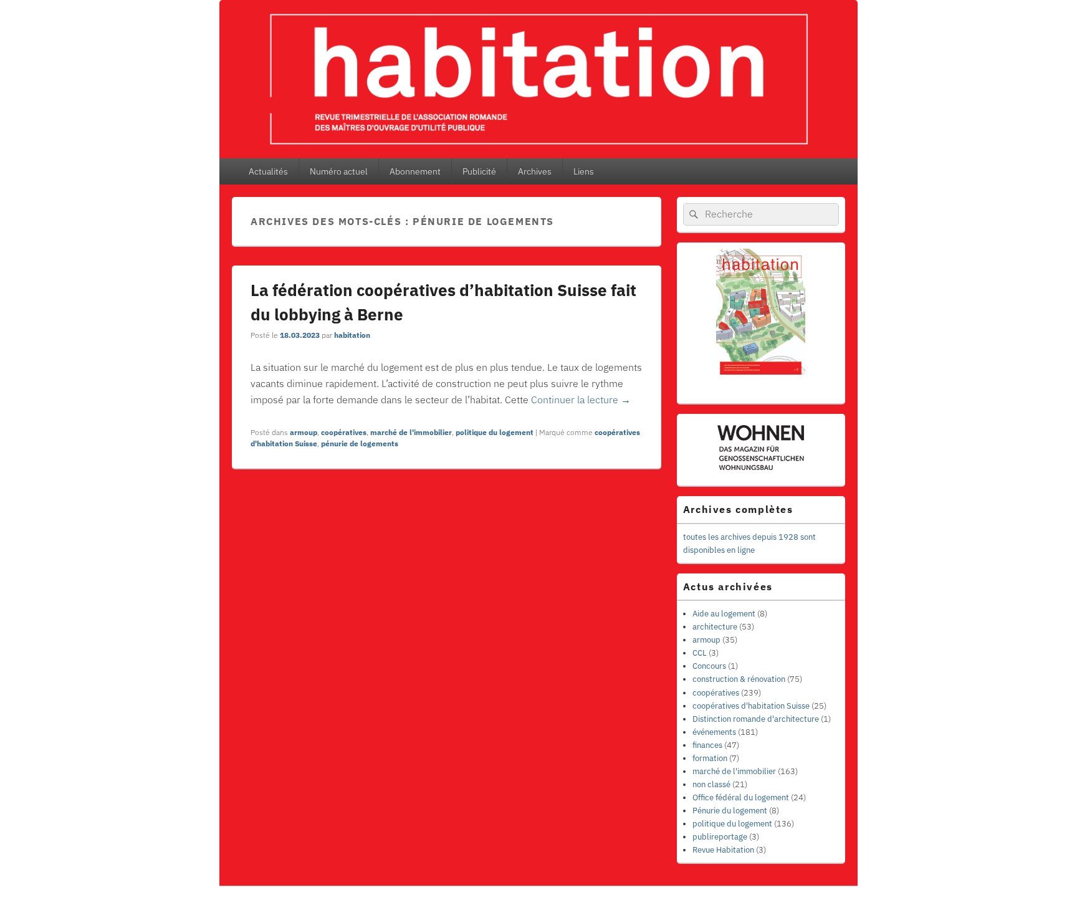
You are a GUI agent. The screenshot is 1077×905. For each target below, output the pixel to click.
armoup (303, 432)
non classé (711, 784)
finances (707, 745)
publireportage (719, 836)
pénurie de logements (359, 443)
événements (714, 732)
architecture (714, 626)
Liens (583, 171)
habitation (352, 335)
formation (709, 758)
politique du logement (495, 432)
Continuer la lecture (581, 399)
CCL (699, 653)
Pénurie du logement (729, 810)
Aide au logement (723, 613)
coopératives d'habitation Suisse (751, 706)
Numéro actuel (339, 171)
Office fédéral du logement (740, 797)
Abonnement (415, 171)
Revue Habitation (723, 850)
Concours (709, 666)
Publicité (479, 171)
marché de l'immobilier (411, 432)
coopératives (343, 432)
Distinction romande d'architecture (755, 719)
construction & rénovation (738, 679)
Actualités (268, 171)
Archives (535, 171)
